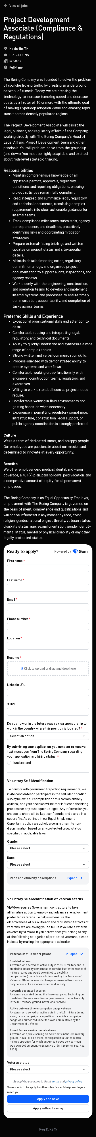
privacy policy (73, 1081)
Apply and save (48, 1099)
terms (56, 1081)
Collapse (71, 954)
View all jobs (18, 6)
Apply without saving (48, 1108)
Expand (72, 878)
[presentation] (48, 668)
